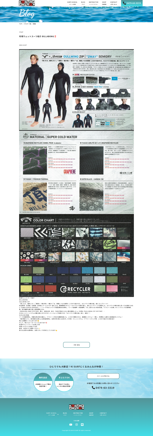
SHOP (91, 414)
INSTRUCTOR (78, 414)
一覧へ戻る (76, 345)
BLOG (65, 414)
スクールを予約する (103, 376)
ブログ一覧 (27, 24)
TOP (20, 24)
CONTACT (103, 414)
